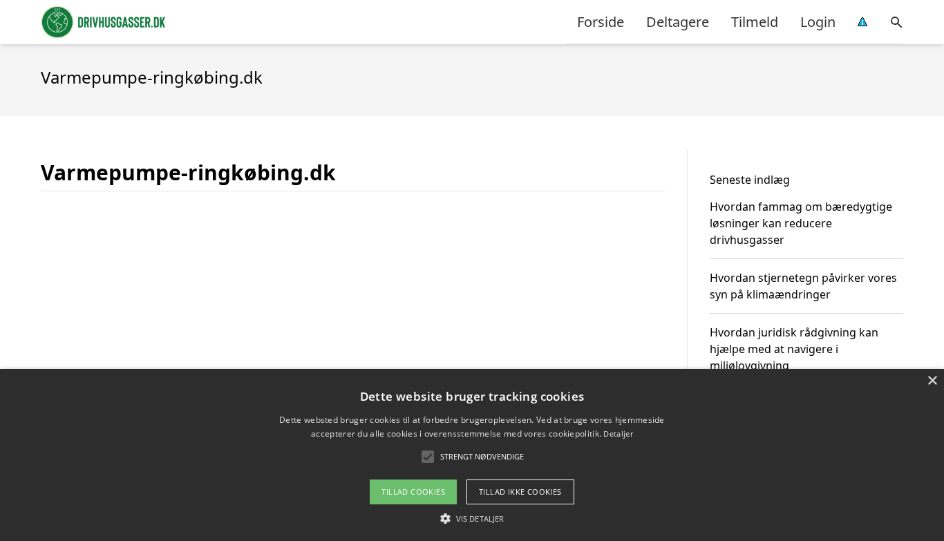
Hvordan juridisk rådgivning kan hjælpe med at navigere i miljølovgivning (794, 349)
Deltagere (677, 21)
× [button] (932, 381)
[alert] (472, 455)
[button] (472, 518)
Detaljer (617, 433)
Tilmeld (754, 21)
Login (818, 21)
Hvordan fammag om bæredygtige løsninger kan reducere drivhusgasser (801, 223)
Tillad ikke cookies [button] (520, 491)
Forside (600, 21)
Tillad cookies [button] (413, 491)
